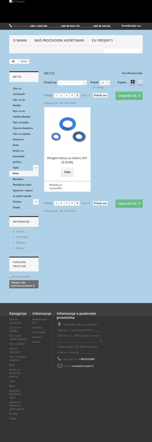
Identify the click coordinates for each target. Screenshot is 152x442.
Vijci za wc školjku (19, 102)
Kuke (16, 145)
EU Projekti (21, 237)
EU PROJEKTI (102, 40)
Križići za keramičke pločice (18, 156)
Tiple (16, 167)
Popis (140, 85)
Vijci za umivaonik (19, 91)
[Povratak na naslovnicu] (13, 61)
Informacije (21, 221)
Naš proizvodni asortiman (59, 40)
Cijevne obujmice (23, 128)
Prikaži (95, 82)
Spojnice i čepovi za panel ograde (23, 193)
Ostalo (16, 207)
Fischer (17, 201)
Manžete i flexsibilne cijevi (22, 182)
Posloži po (50, 82)
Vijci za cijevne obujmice (21, 136)
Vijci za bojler (21, 122)
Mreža (133, 85)
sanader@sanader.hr (83, 366)
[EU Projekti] (76, 11)
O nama (20, 40)
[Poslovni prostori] (24, 276)
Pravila (19, 248)
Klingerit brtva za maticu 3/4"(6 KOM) (67, 160)
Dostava (20, 242)
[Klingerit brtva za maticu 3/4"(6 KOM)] (67, 130)
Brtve (16, 173)
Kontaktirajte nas (131, 25)
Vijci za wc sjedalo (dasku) (21, 114)
